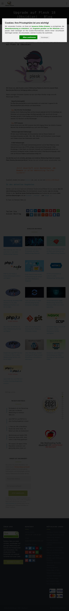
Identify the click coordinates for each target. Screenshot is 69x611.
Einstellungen (44, 37)
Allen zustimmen (29, 37)
